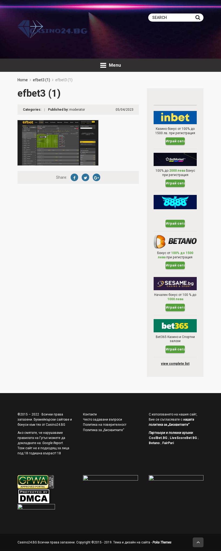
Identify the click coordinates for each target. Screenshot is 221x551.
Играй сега (175, 141)
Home (23, 80)
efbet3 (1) (41, 80)
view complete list (175, 364)
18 (59, 453)
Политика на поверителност (104, 425)
